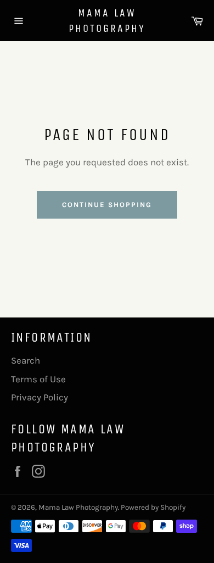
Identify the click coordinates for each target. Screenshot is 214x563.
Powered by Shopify (153, 507)
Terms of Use (38, 379)
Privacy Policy (39, 397)
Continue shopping (106, 204)
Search (25, 360)
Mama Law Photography (107, 21)
